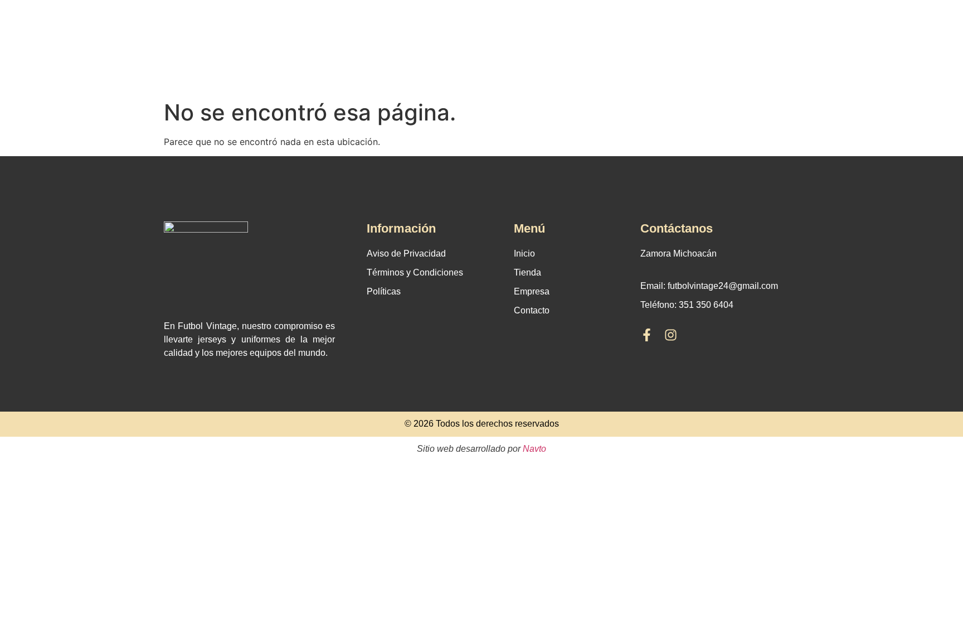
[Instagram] (670, 335)
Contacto (531, 310)
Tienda (527, 272)
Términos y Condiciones (415, 272)
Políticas (384, 291)
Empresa (531, 291)
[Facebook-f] (646, 335)
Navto (534, 448)
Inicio (524, 253)
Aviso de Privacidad (406, 253)
